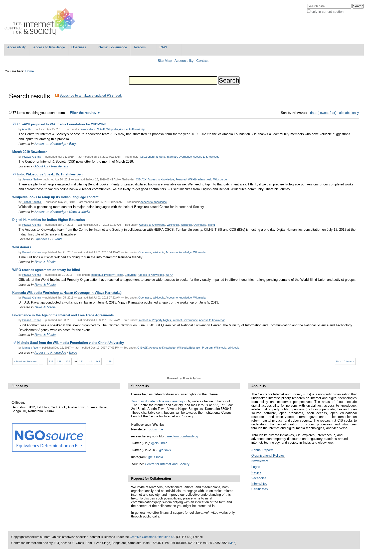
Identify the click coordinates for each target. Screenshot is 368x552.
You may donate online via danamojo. (158, 401)
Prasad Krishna (31, 156)
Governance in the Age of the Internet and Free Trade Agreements (63, 315)
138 (59, 361)
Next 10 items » (345, 361)
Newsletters (59, 166)
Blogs (73, 144)
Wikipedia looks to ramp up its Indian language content (55, 197)
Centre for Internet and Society (167, 464)
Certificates (259, 489)
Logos (255, 467)
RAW (163, 47)
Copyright (130, 274)
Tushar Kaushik (32, 201)
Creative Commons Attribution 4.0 (152, 537)
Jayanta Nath (30, 179)
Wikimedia (87, 129)
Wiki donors (21, 247)
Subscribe (155, 429)
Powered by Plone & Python (184, 378)
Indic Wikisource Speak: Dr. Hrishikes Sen (50, 174)
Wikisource (220, 179)
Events (57, 239)
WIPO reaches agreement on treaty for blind (46, 270)
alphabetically (349, 113)
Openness (78, 47)
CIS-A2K (99, 129)
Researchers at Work (152, 156)
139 (68, 361)
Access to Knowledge (49, 47)
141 (81, 361)
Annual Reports (262, 450)
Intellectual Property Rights (107, 274)
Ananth (26, 129)
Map (232, 543)
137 (51, 361)
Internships (259, 483)
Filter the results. (83, 113)
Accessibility (16, 47)
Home (29, 71)
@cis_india (159, 443)
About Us (41, 166)
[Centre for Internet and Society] (41, 22)
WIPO (169, 274)
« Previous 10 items (25, 361)
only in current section (327, 12)
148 (109, 361)
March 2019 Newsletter (29, 152)
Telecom (139, 47)
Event (211, 224)
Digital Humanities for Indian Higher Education (48, 220)
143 (98, 361)
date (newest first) (323, 113)
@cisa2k (164, 450)
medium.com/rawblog (182, 436)
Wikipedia (112, 129)
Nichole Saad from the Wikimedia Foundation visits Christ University (70, 343)
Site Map (165, 61)
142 (89, 361)
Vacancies (258, 478)
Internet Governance (112, 47)
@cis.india (155, 457)
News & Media (79, 212)
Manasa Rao (30, 347)
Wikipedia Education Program (195, 347)
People (256, 472)
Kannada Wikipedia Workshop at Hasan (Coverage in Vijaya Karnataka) (66, 293)
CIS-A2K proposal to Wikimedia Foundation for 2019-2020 (61, 124)
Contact (202, 61)
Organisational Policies (268, 455)
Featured (181, 179)
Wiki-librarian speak (200, 179)
